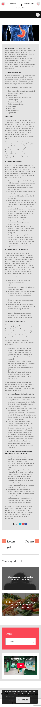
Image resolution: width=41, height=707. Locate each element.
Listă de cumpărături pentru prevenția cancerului (20, 603)
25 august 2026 (22, 579)
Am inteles (23, 700)
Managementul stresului (20, 576)
